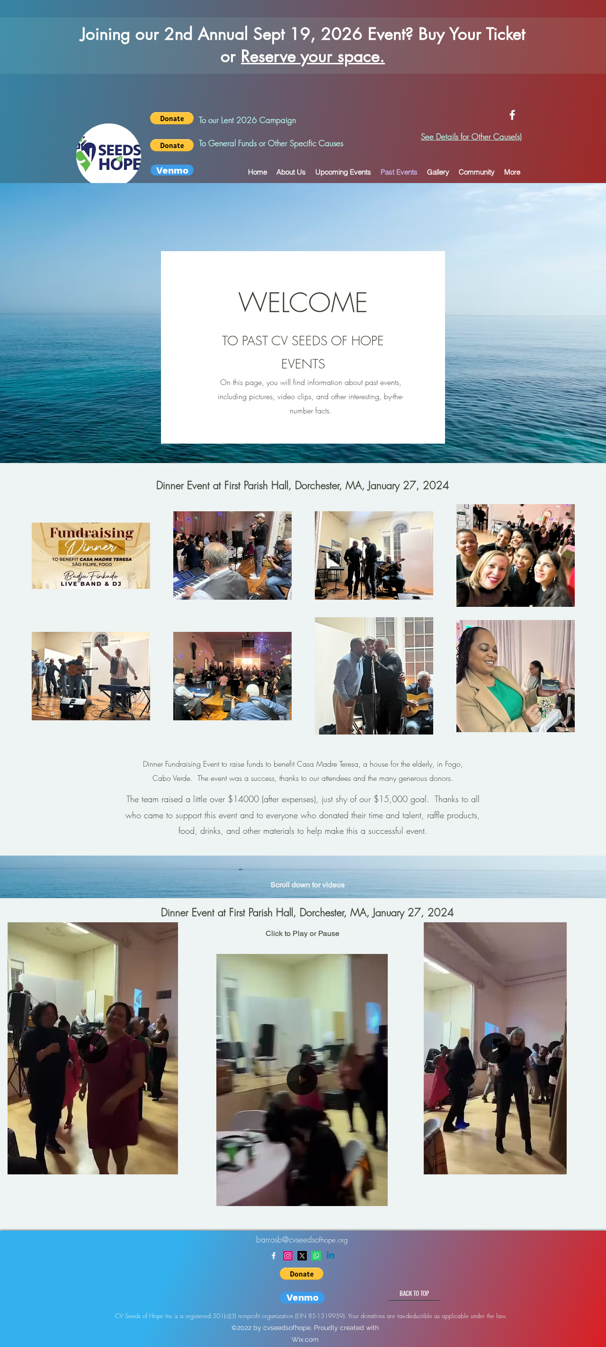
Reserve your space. (313, 56)
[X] (302, 1255)
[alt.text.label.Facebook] (512, 115)
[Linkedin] (330, 1255)
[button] (166, 1164)
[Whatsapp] (316, 1255)
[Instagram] (288, 1255)
